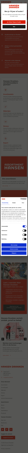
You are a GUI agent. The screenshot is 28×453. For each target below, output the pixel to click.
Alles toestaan (14, 245)
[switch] (24, 230)
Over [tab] (23, 202)
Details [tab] (14, 202)
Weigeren (14, 253)
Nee (14, 26)
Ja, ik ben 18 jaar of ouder (14, 22)
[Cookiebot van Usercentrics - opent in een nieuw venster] (20, 199)
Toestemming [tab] (5, 202)
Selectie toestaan (14, 249)
